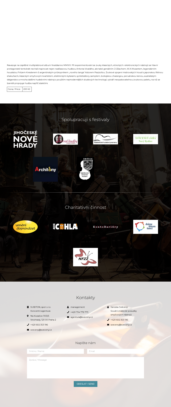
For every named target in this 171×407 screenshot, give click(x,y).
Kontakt (134, 5)
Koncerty (65, 5)
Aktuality (33, 5)
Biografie (49, 5)
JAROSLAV (14, 5)
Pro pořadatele (97, 5)
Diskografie (118, 5)
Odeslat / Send (85, 384)
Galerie (79, 5)
